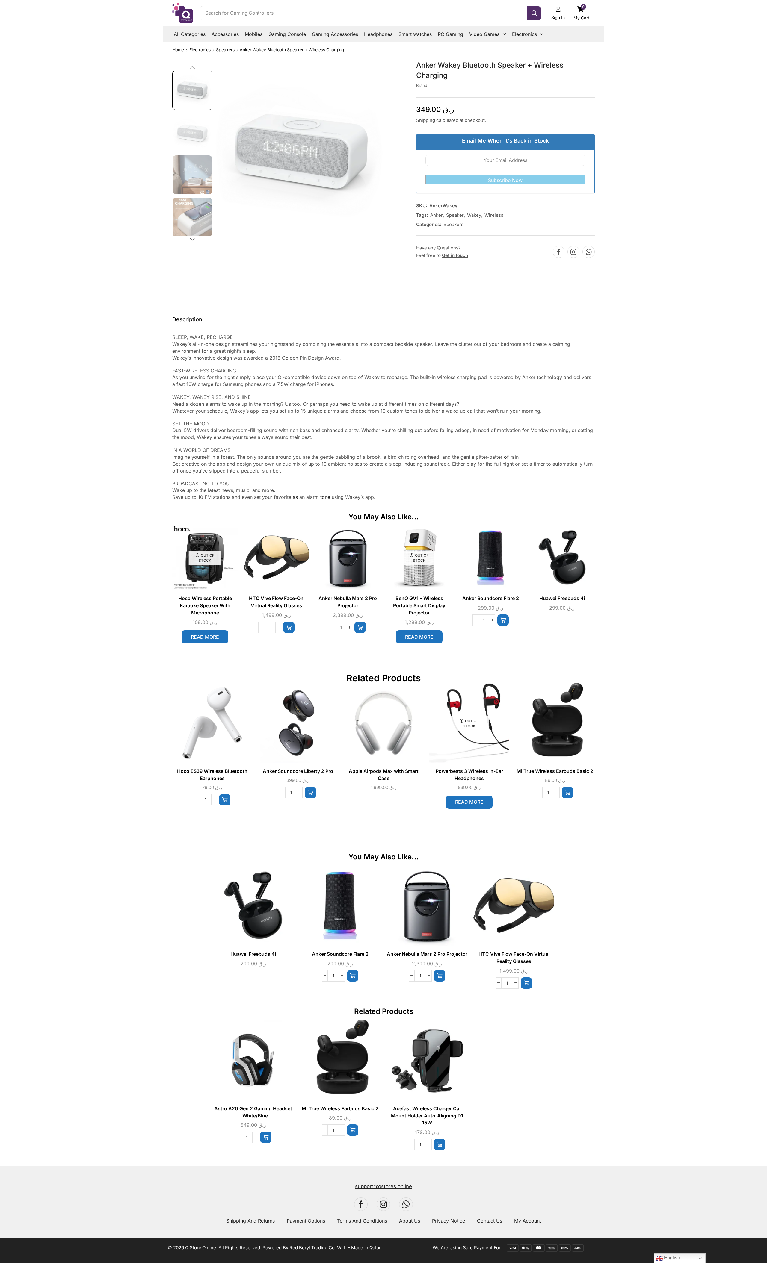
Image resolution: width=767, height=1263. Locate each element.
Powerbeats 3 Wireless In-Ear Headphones (469, 774)
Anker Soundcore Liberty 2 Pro (298, 771)
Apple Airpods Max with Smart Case (384, 774)
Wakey (474, 215)
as (295, 497)
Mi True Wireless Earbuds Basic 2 (555, 771)
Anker (436, 215)
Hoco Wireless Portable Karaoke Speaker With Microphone (205, 606)
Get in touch (455, 255)
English (671, 1257)
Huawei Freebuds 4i (562, 598)
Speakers (225, 49)
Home (178, 49)
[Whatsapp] (588, 252)
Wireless (493, 215)
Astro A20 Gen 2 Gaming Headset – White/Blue (253, 1112)
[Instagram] (573, 252)
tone (325, 497)
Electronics (200, 49)
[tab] (187, 321)
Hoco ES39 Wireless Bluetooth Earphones (212, 774)
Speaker (455, 215)
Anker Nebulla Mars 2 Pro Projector (347, 602)
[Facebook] (558, 252)
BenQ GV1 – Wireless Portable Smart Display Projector (419, 606)
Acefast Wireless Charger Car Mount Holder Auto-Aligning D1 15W (427, 1116)
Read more (205, 637)
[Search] (534, 13)
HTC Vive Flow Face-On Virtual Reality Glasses (276, 602)
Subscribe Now (505, 180)
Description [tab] (187, 319)
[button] (581, 13)
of (506, 457)
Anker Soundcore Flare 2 (490, 598)
